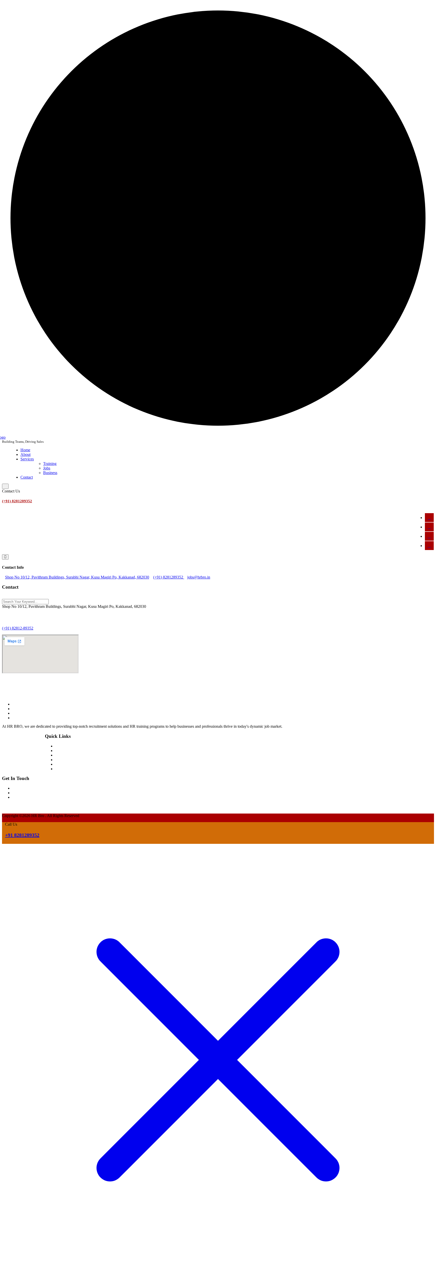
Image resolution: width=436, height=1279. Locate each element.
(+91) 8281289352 (17, 501)
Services (27, 459)
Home (25, 450)
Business (50, 473)
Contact (26, 477)
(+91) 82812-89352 (17, 628)
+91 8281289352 (22, 835)
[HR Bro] (27, 690)
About (25, 454)
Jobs (46, 468)
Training (50, 463)
